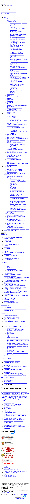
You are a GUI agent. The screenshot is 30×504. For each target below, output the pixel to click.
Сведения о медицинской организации (17, 18)
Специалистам (7, 166)
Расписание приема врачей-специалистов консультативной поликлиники (18, 129)
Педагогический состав (16, 190)
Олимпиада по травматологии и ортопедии (15, 355)
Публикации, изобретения (14, 224)
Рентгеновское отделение (16, 53)
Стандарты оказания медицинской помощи (15, 287)
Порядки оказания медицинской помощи (17, 138)
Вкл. (9, 5)
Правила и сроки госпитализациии (16, 142)
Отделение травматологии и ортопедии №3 (17, 43)
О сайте (6, 467)
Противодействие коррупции (14, 108)
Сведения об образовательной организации (15, 326)
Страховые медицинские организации (17, 124)
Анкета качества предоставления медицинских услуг (18, 121)
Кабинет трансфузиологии (17, 64)
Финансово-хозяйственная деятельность (17, 344)
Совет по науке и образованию (15, 215)
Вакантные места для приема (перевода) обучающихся (17, 202)
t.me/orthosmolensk (19, 498)
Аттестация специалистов (13, 167)
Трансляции (10, 226)
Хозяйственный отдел (15, 76)
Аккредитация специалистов (14, 169)
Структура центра (11, 21)
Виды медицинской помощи (14, 134)
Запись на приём (5, 13)
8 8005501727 (12, 12)
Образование (7, 174)
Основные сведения (15, 179)
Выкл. (12, 5)
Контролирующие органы (13, 109)
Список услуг (10, 162)
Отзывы (9, 103)
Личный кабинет (11, 116)
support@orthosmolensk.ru (20, 494)
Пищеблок (12, 92)
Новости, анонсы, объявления (15, 96)
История (9, 98)
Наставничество (11, 112)
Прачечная (12, 91)
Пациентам (7, 113)
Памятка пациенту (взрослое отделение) (17, 290)
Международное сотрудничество (18, 206)
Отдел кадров (13, 88)
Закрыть (3, 233)
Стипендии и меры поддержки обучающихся (15, 423)
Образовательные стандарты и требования (18, 335)
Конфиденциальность (9, 475)
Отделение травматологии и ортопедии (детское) (17, 46)
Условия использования (10, 476)
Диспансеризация (11, 135)
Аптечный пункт (14, 71)
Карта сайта (7, 468)
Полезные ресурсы (12, 158)
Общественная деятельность (14, 110)
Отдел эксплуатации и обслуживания (16, 82)
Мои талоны (13, 117)
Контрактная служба (15, 85)
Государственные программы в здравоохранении (15, 150)
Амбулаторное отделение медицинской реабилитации (17, 32)
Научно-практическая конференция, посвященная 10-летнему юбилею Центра (18, 228)
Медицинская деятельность (11, 469)
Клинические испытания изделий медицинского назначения (16, 221)
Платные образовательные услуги (19, 197)
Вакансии (9, 95)
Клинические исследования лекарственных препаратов (14, 218)
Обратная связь (11, 123)
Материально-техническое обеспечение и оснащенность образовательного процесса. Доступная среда (17, 193)
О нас (5, 17)
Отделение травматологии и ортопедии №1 (17, 37)
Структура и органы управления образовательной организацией (18, 181)
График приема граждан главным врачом (17, 280)
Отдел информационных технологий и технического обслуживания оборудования (19, 79)
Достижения (10, 101)
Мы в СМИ (10, 99)
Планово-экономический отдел (18, 84)
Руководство (13, 188)
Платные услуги (8, 160)
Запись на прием (11, 115)
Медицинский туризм (12, 156)
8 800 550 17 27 (5, 492)
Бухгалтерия (13, 87)
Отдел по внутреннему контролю (18, 89)
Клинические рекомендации (14, 170)
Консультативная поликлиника (18, 34)
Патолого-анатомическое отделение (19, 57)
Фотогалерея (10, 102)
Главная (3, 234)
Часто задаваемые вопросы (14, 159)
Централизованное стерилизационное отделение (17, 66)
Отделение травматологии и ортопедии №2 (17, 40)
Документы (13, 183)
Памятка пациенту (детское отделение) (17, 291)
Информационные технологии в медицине (18, 173)
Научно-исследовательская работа (16, 216)
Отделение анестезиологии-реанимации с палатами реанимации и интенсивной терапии (19, 51)
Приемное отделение (15, 35)
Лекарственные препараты (14, 155)
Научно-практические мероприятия (16, 223)
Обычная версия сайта (6, 7)
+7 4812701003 (5, 12)
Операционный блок (15, 48)
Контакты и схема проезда (11, 230)
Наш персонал (10, 94)
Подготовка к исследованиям (14, 137)
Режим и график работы (13, 126)
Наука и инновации (9, 213)
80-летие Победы (11, 20)
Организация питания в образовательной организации (18, 208)
